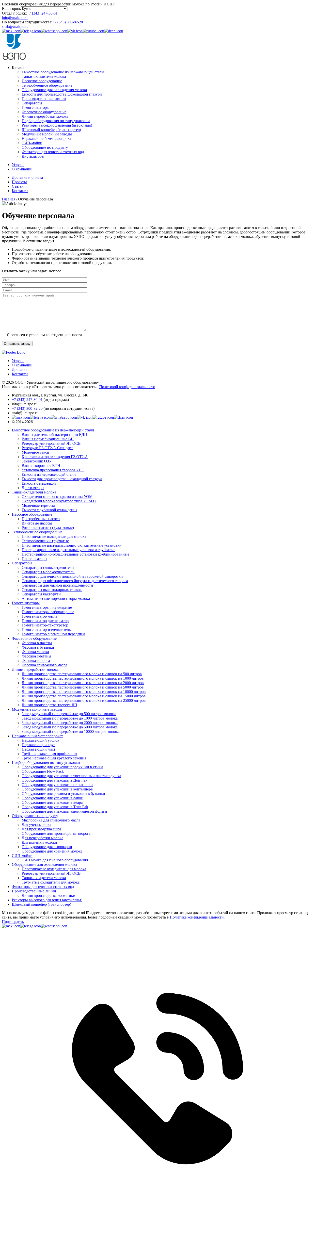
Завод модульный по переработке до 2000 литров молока (70, 723)
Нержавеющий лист (38, 749)
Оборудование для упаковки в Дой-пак (54, 780)
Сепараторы (32, 103)
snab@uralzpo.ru (15, 26)
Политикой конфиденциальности (127, 387)
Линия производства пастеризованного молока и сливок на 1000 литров (83, 678)
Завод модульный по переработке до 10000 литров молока (71, 731)
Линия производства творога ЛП (49, 705)
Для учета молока (36, 824)
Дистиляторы (33, 156)
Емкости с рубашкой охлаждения (49, 510)
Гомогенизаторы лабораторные (48, 612)
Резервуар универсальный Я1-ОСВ (51, 443)
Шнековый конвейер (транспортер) (51, 130)
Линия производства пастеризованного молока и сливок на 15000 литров (84, 696)
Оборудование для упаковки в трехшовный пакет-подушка (71, 776)
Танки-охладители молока (44, 76)
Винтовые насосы (37, 523)
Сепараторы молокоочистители (48, 572)
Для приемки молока (39, 842)
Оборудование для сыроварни (47, 847)
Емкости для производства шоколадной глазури (62, 94)
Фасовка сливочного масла (44, 665)
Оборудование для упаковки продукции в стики (62, 767)
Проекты (19, 182)
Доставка (19, 369)
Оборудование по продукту (45, 147)
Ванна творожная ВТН (41, 465)
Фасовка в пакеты (37, 643)
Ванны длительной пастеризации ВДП (54, 434)
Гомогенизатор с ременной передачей (53, 634)
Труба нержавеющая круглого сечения (54, 758)
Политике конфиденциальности (197, 917)
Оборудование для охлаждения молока (54, 90)
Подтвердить (13, 921)
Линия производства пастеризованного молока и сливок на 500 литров (82, 674)
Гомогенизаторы (35, 107)
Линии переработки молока (45, 116)
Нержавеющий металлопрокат (47, 138)
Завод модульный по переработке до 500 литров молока (69, 714)
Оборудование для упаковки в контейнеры (58, 789)
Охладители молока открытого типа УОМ (57, 496)
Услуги (18, 165)
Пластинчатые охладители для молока (54, 536)
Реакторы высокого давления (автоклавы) (57, 125)
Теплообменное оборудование (47, 85)
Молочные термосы (38, 505)
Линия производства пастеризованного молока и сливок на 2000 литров (83, 683)
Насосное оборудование (42, 81)
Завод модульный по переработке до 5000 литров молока (70, 727)
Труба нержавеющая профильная (49, 754)
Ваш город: (11, 8)
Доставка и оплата (27, 177)
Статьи (18, 186)
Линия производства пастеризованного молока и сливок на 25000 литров (84, 700)
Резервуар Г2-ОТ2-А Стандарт (47, 448)
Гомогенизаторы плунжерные (47, 607)
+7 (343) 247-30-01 (42, 13)
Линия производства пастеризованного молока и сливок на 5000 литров (83, 687)
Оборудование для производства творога (56, 833)
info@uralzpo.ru (15, 18)
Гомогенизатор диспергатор (45, 621)
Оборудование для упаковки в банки (52, 798)
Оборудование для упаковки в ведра (52, 802)
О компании (22, 169)
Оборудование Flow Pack (43, 771)
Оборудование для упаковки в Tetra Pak (55, 807)
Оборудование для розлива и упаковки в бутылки (63, 793)
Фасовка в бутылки (38, 647)
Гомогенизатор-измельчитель (46, 629)
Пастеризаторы (34, 559)
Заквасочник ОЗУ (37, 461)
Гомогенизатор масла (39, 616)
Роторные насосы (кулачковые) (48, 527)
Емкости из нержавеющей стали (49, 474)
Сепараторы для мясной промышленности (57, 585)
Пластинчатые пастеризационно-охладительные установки (72, 545)
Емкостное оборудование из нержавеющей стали (63, 72)
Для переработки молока (42, 838)
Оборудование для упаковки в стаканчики (57, 785)
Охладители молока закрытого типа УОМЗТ (59, 501)
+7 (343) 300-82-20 (67, 22)
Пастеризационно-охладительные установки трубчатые (68, 550)
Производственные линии (44, 99)
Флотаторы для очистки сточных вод (53, 152)
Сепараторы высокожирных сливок (52, 590)
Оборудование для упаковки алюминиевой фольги (64, 811)
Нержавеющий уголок (40, 740)
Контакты (20, 191)
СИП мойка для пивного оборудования (55, 860)
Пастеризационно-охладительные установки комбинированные (75, 554)
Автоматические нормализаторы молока (56, 598)
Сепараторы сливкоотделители (48, 567)
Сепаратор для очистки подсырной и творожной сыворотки (72, 576)
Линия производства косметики (48, 895)
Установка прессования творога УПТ (53, 470)
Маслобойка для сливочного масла (51, 820)
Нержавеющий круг (38, 745)
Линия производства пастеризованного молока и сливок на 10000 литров (84, 691)
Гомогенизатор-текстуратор (45, 625)
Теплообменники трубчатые (45, 541)
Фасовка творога (36, 660)
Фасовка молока (35, 652)
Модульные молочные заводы (47, 134)
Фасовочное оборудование (44, 112)
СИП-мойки (32, 143)
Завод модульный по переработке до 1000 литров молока (70, 718)
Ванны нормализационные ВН (48, 439)
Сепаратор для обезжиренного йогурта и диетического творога (75, 581)
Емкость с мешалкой (39, 483)
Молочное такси (35, 452)
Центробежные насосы (41, 519)
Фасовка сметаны (36, 656)
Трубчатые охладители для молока (50, 882)
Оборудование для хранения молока (52, 851)
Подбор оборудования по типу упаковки (56, 121)
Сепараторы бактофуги (41, 594)
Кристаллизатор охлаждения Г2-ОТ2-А (55, 457)
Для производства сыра (41, 829)
